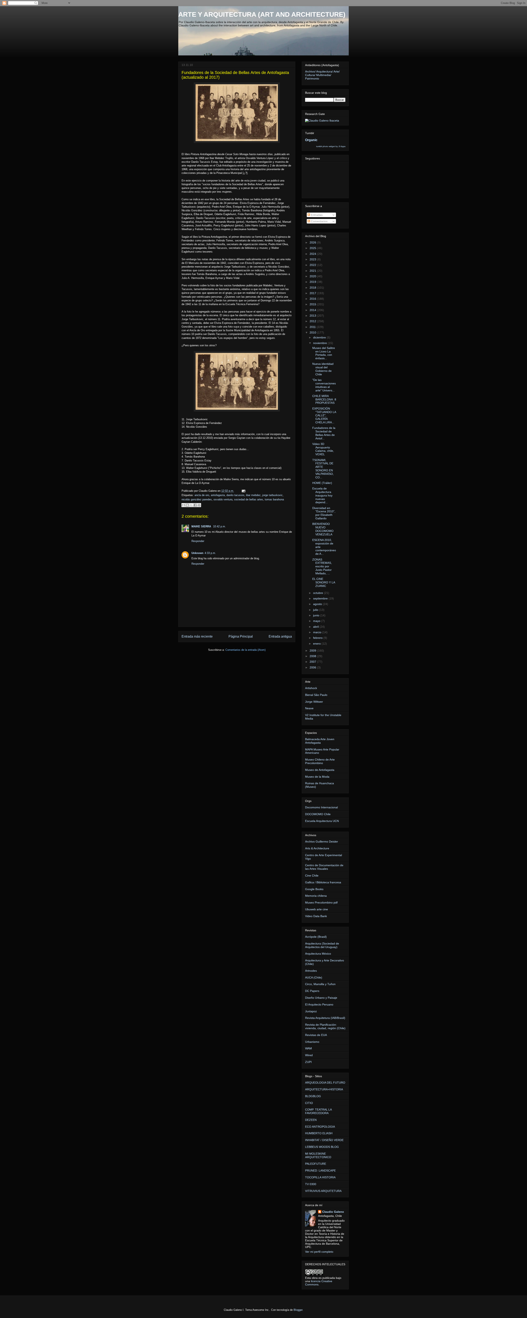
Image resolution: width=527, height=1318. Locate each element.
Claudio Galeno (333, 1211)
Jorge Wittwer (314, 701)
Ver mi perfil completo (319, 1251)
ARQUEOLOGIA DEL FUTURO (325, 1082)
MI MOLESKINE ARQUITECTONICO (318, 1155)
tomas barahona (274, 499)
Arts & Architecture (317, 848)
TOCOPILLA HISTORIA (320, 1177)
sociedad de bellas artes (248, 499)
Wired (309, 1055)
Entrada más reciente (197, 636)
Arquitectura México (318, 953)
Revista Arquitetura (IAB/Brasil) (325, 1018)
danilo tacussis (235, 495)
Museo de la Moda (317, 776)
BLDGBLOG (313, 1096)
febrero (318, 637)
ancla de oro (202, 495)
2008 (313, 656)
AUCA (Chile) (313, 977)
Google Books (314, 889)
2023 (313, 259)
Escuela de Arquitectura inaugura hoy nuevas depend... (322, 495)
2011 (313, 327)
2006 (313, 667)
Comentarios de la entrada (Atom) (245, 649)
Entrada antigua (280, 636)
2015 (313, 304)
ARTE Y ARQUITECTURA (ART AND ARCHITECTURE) (261, 14)
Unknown (197, 553)
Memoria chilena (316, 895)
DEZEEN (311, 1119)
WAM (308, 1048)
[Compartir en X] (191, 505)
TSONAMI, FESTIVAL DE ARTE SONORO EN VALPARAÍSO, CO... (323, 468)
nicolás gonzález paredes (197, 499)
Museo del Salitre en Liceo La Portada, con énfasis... (323, 353)
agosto (318, 604)
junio (316, 615)
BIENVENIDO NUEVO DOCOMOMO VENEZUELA (322, 529)
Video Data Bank (316, 916)
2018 (313, 287)
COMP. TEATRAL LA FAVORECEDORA (318, 1111)
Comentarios (319, 221)
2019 (313, 281)
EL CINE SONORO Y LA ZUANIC (323, 582)
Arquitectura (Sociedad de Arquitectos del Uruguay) (322, 945)
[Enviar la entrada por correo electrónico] (242, 490)
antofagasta (218, 495)
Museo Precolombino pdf (321, 902)
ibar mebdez (253, 495)
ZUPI (308, 1062)
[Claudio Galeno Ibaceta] (322, 120)
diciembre (320, 337)
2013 (313, 315)
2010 (313, 332)
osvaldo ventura (222, 499)
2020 (313, 276)
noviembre (320, 343)
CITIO (309, 1103)
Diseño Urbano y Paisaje (321, 997)
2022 (313, 265)
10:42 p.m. (219, 526)
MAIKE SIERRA (201, 526)
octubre (318, 593)
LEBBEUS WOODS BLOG (322, 1146)
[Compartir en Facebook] (195, 505)
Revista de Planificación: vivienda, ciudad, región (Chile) (325, 1026)
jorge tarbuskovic (272, 495)
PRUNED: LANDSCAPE (320, 1170)
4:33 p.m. (210, 553)
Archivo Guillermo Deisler (321, 841)
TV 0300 (310, 1184)
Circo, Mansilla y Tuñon (320, 984)
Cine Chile (311, 875)
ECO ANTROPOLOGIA (320, 1126)
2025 (313, 248)
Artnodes (311, 970)
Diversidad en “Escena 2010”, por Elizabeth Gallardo (323, 513)
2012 (313, 321)
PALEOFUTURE (315, 1163)
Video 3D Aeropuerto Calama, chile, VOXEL (323, 449)
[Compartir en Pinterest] (199, 505)
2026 (313, 242)
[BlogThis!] (187, 505)
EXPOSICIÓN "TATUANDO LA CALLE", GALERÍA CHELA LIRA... (324, 415)
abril (316, 626)
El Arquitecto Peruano (319, 1004)
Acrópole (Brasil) (316, 936)
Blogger (298, 1309)
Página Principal (241, 636)
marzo (317, 632)
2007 (313, 661)
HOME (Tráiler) (322, 483)
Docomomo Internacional (321, 807)
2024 (313, 253)
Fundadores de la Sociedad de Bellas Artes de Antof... (323, 433)
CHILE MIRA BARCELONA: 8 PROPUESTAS (324, 399)
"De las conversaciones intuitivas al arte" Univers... (324, 385)
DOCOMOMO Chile (318, 814)
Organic (311, 140)
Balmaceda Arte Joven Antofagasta (319, 740)
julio (316, 609)
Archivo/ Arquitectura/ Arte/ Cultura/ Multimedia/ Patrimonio (322, 75)
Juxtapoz (311, 1011)
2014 (313, 310)
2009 (313, 650)
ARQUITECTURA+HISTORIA (324, 1089)
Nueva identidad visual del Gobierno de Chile (322, 369)
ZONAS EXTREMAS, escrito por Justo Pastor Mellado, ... (322, 566)
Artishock (311, 688)
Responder (197, 541)
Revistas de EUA (316, 1035)
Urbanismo (312, 1041)
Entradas (316, 215)
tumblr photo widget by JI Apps (330, 146)
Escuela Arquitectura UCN (322, 821)
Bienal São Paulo (316, 694)
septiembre (321, 598)
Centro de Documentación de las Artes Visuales (324, 867)
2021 (313, 270)
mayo (317, 621)
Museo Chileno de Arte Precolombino (320, 761)
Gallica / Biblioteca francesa (323, 882)
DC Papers (312, 991)
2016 (313, 298)
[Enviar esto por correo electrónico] (183, 505)
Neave (309, 708)
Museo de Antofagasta (319, 769)
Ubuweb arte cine (316, 909)
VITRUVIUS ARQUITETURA (323, 1191)
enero (317, 643)
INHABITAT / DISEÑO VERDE (324, 1140)
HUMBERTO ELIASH (318, 1133)
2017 (313, 293)
